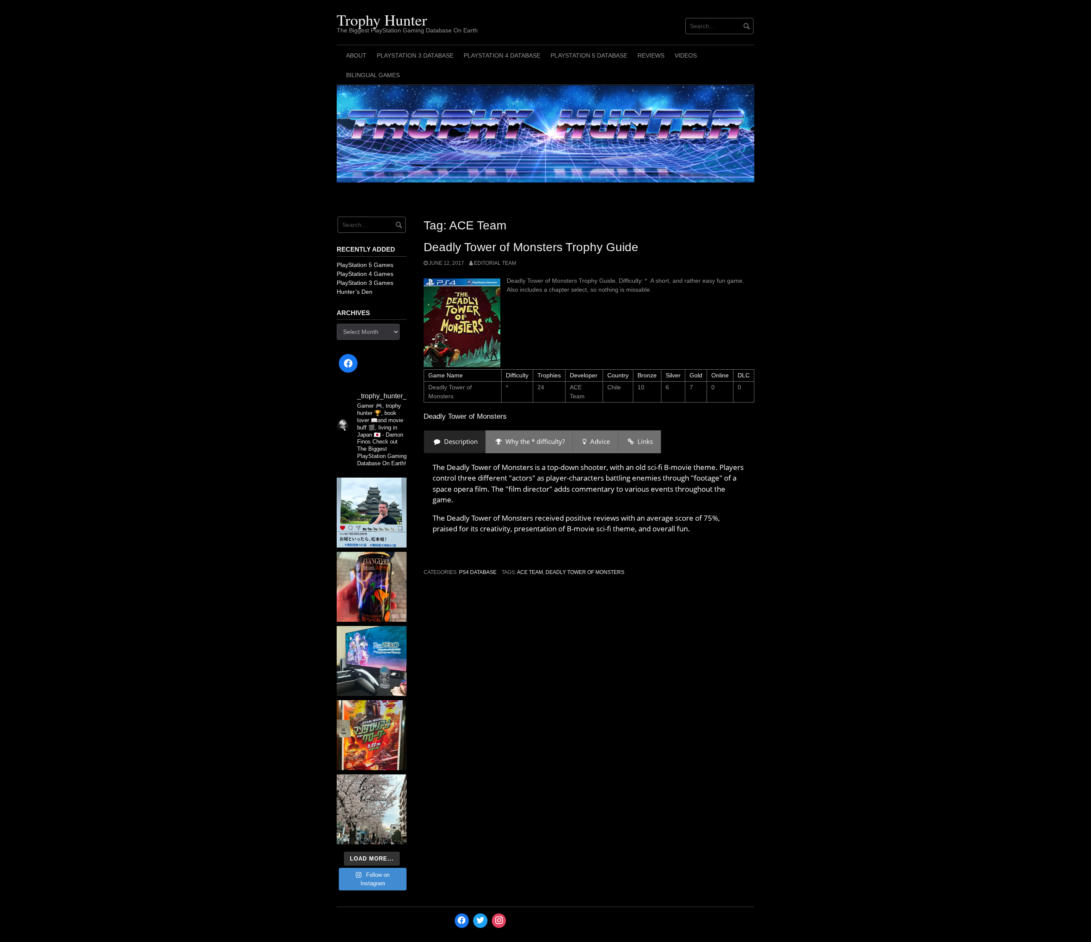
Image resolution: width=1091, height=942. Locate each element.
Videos (686, 55)
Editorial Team (495, 263)
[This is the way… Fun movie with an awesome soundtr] (372, 735)
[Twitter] (480, 920)
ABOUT (356, 55)
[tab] (455, 441)
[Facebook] (348, 363)
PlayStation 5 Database (589, 55)
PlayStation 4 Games (365, 273)
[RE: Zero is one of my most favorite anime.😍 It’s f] (372, 661)
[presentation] (455, 441)
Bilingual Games (373, 75)
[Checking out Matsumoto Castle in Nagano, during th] (372, 513)
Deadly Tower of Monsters (585, 572)
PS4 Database (477, 572)
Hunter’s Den (354, 291)
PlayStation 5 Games (365, 264)
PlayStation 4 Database (502, 55)
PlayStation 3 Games (365, 282)
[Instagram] (499, 920)
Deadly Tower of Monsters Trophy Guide (531, 247)
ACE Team (530, 572)
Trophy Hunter (382, 19)
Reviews (651, 55)
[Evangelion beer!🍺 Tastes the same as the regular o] (372, 587)
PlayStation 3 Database (415, 55)
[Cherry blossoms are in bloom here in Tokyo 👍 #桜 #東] (372, 809)
